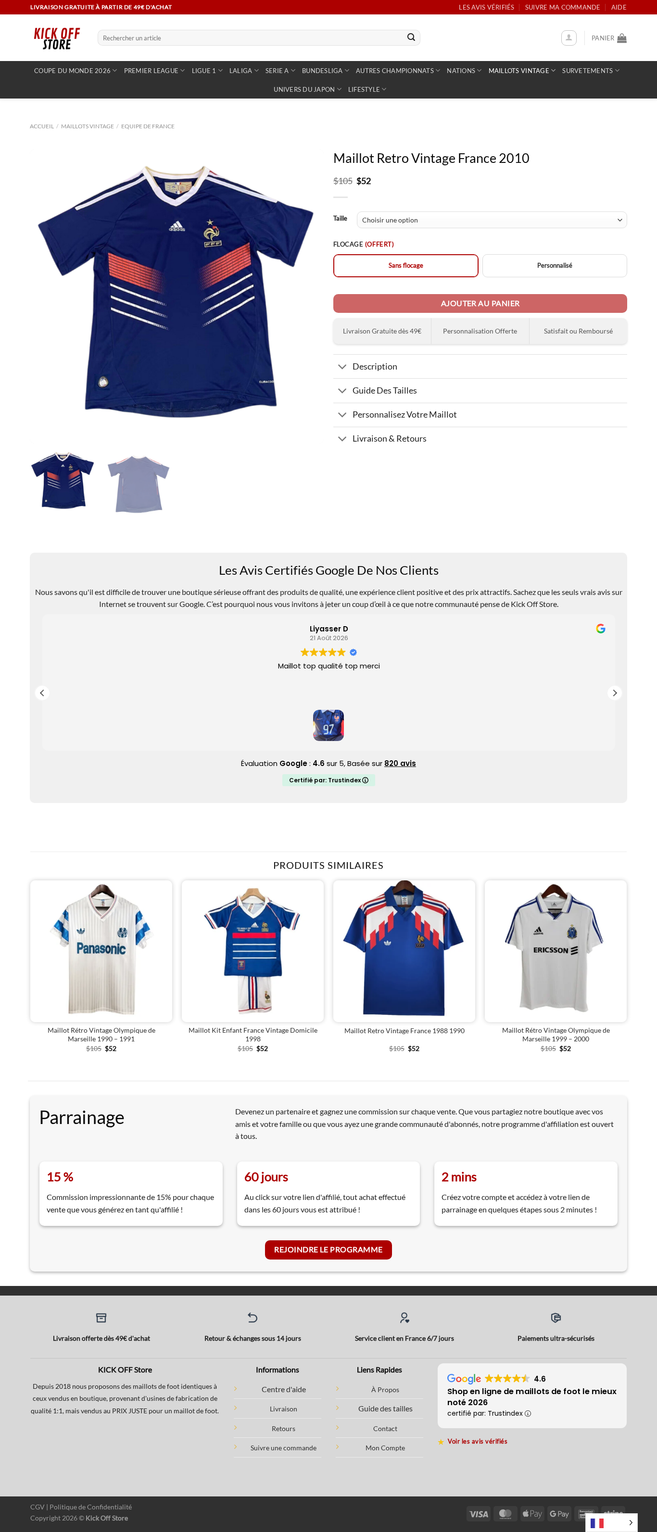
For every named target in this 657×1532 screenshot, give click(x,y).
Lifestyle (364, 89)
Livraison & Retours (390, 438)
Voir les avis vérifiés (473, 1441)
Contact (385, 1428)
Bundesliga (322, 70)
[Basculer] (342, 367)
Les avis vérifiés (486, 7)
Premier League (151, 70)
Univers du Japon (304, 89)
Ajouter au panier (480, 303)
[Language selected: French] (611, 1522)
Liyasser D (328, 629)
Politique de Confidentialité (91, 1507)
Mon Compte (385, 1448)
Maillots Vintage (519, 70)
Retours (283, 1428)
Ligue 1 (204, 70)
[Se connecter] (569, 38)
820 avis (400, 763)
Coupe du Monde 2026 (72, 70)
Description (375, 366)
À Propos (385, 1389)
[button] (614, 693)
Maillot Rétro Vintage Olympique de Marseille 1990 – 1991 (101, 1034)
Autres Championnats (395, 70)
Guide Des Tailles (385, 390)
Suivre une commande (283, 1448)
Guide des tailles (385, 1408)
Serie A (277, 70)
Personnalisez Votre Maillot (405, 414)
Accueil (42, 126)
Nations (461, 70)
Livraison (283, 1409)
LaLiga (241, 70)
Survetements (587, 70)
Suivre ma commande (563, 7)
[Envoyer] (411, 38)
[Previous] (47, 296)
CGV (37, 1507)
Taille (340, 218)
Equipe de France (148, 126)
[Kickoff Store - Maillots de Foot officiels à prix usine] (56, 38)
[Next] (306, 296)
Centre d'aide (284, 1389)
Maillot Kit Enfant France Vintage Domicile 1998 (253, 1034)
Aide (619, 7)
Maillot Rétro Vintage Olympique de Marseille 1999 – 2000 (556, 1034)
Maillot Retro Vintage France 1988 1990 (404, 1030)
